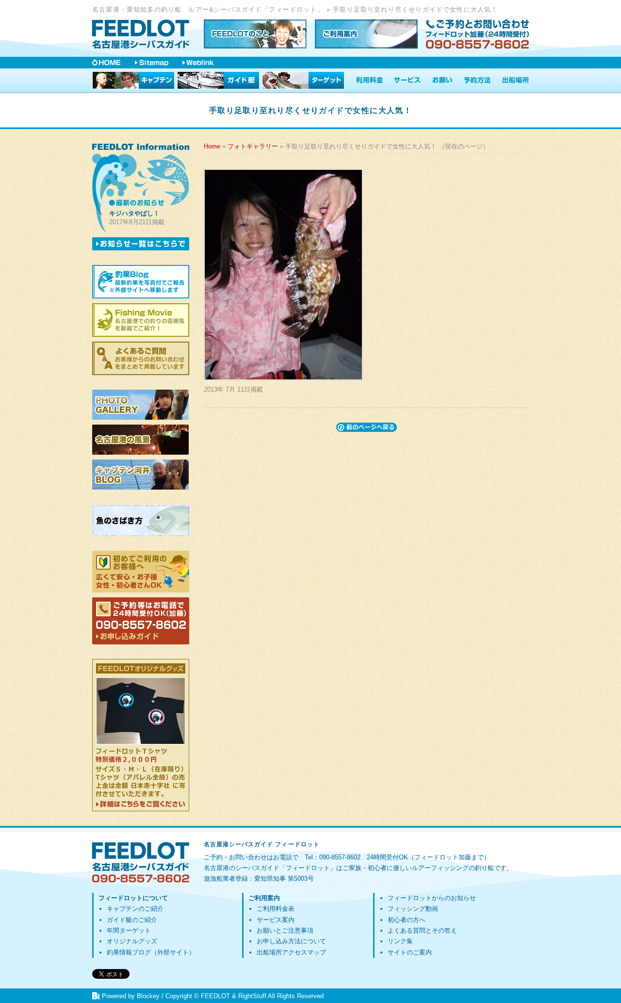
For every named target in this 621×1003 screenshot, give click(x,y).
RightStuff (252, 996)
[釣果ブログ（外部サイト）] (140, 281)
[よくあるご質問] (140, 358)
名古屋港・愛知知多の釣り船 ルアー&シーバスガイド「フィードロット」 (208, 9)
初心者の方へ (406, 919)
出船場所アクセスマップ (291, 952)
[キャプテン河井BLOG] (140, 475)
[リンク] (198, 62)
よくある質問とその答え (422, 930)
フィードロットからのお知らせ (432, 898)
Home (212, 146)
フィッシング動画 (413, 908)
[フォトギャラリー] (140, 405)
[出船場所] (516, 80)
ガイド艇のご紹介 (132, 919)
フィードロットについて (133, 898)
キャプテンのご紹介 (135, 908)
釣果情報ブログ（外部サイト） (151, 952)
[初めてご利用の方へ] (140, 571)
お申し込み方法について (291, 941)
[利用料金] (369, 80)
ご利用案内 (264, 898)
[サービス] (407, 80)
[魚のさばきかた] (140, 520)
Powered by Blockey (131, 996)
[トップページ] (140, 34)
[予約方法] (477, 80)
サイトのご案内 (410, 952)
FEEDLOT (215, 996)
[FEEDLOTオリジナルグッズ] (140, 735)
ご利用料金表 (275, 908)
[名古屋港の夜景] (140, 440)
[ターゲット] (303, 80)
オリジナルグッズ (132, 941)
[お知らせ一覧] (140, 243)
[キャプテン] (133, 80)
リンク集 (400, 941)
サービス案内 (275, 919)
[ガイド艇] (218, 80)
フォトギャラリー (253, 146)
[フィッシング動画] (140, 320)
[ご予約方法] (140, 620)
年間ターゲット (129, 930)
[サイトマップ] (151, 62)
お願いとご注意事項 (285, 930)
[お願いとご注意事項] (442, 80)
